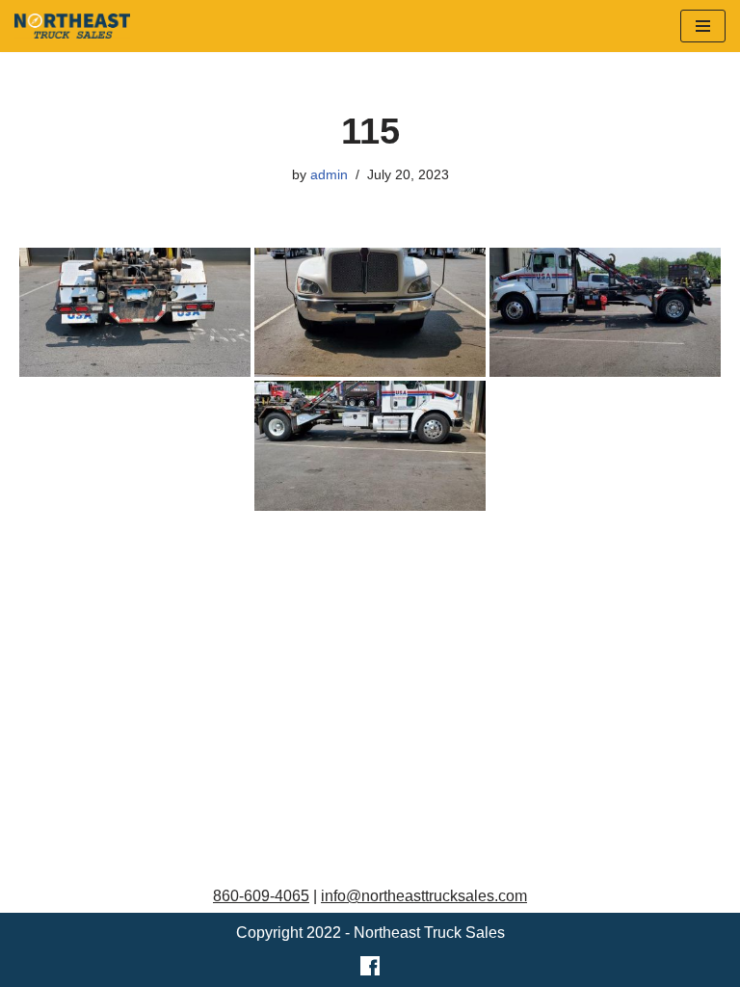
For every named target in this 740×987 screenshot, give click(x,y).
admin (329, 174)
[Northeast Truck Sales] (72, 26)
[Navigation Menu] (703, 26)
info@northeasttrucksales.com (424, 896)
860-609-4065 (261, 896)
